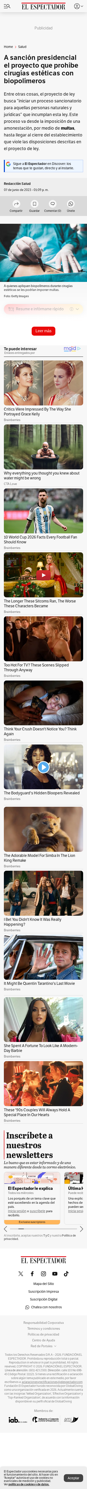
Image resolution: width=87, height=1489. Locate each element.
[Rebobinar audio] (63, 343)
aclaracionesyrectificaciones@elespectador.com (52, 1382)
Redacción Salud (17, 184)
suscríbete (37, 1211)
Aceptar (73, 1478)
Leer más (43, 331)
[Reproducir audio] (11, 337)
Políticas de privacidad (43, 1334)
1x (78, 343)
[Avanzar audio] (70, 343)
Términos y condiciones (43, 1328)
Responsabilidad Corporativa (43, 1323)
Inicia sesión (17, 1211)
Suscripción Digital (43, 1299)
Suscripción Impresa (43, 1292)
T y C (46, 1235)
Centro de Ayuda (43, 1340)
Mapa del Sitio (43, 1284)
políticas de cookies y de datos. (28, 1484)
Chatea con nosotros (46, 1307)
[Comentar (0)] (53, 204)
